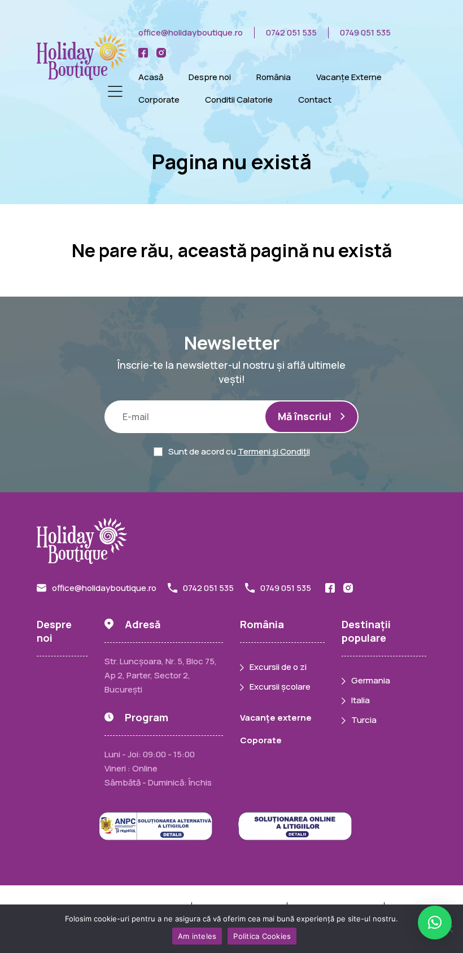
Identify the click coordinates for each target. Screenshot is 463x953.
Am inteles (197, 936)
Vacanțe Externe (349, 77)
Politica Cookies (262, 936)
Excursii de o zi (278, 667)
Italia (360, 700)
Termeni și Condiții (274, 451)
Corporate (159, 99)
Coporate (261, 740)
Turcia (364, 720)
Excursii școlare (280, 686)
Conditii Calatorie (239, 99)
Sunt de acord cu (239, 451)
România (273, 77)
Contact (314, 99)
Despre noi (210, 77)
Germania (370, 680)
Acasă (150, 77)
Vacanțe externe (276, 717)
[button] (435, 922)
